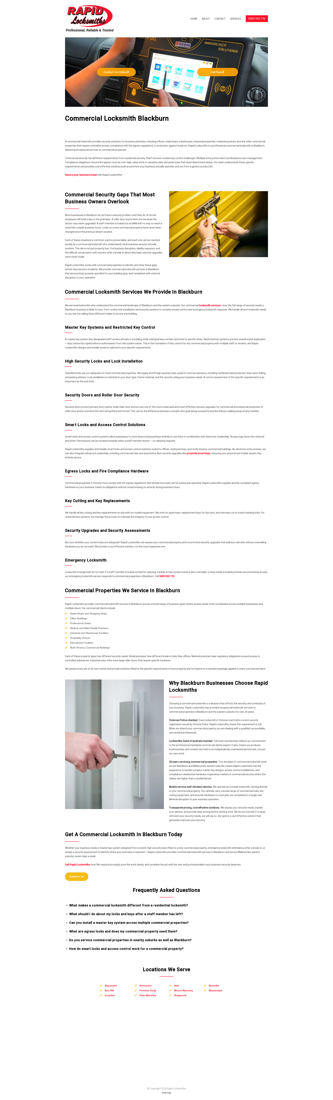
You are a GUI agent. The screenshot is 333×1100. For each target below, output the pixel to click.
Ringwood (180, 995)
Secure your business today (81, 174)
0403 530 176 (166, 576)
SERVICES (235, 18)
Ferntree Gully (147, 990)
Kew (176, 985)
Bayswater (111, 985)
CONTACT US (76, 877)
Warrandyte (215, 990)
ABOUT (206, 18)
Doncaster (145, 985)
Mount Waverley (183, 990)
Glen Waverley (147, 995)
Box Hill (109, 990)
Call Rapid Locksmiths (77, 864)
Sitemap (166, 1092)
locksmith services (210, 305)
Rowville (214, 985)
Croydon (110, 995)
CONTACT (220, 18)
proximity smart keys (198, 453)
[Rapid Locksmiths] (97, 19)
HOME (194, 18)
